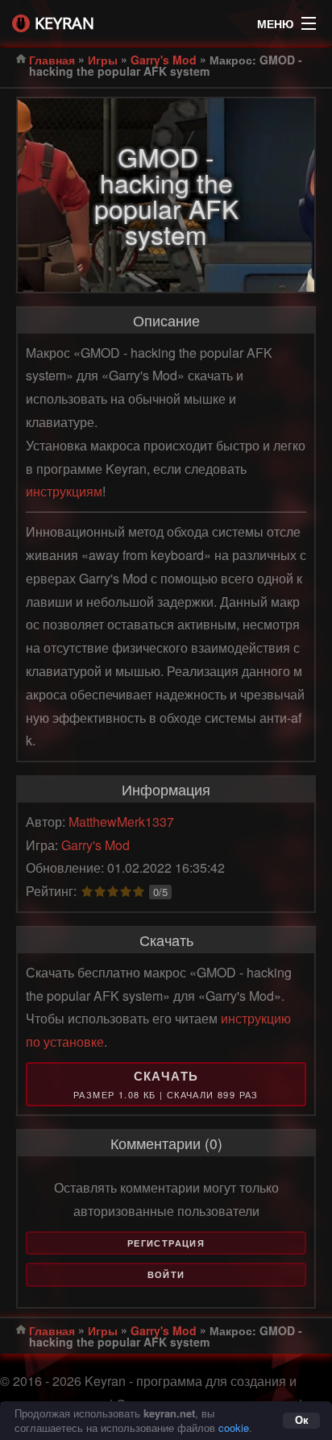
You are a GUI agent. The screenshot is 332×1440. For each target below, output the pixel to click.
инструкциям (64, 491)
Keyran (64, 23)
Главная (52, 60)
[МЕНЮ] (308, 19)
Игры (103, 60)
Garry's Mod (164, 60)
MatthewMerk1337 (121, 821)
